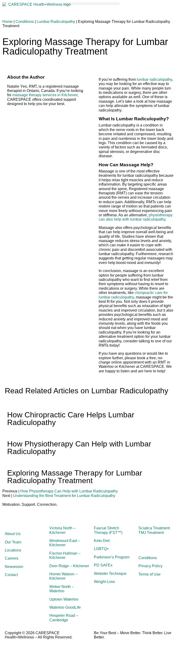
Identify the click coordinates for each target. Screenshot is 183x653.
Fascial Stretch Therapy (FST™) (108, 530)
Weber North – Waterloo (61, 589)
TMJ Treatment (151, 533)
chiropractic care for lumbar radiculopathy (133, 295)
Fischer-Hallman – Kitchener (65, 555)
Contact (11, 575)
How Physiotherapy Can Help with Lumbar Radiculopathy (79, 448)
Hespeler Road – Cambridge (63, 617)
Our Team (13, 542)
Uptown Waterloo (63, 599)
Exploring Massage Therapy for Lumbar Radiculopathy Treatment (74, 477)
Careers (11, 558)
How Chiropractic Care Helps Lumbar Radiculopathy (70, 418)
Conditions (24, 22)
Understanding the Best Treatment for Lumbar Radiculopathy (64, 496)
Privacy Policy (150, 566)
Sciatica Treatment (154, 528)
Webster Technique (110, 574)
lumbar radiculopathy (154, 79)
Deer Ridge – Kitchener (69, 566)
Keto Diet (102, 541)
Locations (13, 550)
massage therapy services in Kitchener (44, 95)
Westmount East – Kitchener (64, 543)
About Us (12, 534)
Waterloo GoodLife (65, 607)
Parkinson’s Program (111, 557)
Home (7, 22)
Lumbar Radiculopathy (56, 22)
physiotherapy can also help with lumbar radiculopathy (136, 217)
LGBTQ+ (101, 549)
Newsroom (14, 567)
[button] (91, 3)
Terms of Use (149, 574)
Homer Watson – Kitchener (63, 576)
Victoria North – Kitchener (62, 530)
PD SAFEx (103, 565)
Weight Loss (104, 582)
